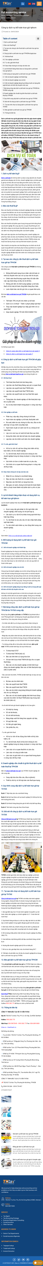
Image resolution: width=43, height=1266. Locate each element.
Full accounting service (8, 18)
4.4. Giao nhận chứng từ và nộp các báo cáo (16, 65)
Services (9, 15)
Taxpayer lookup (8, 1245)
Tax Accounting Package (21, 15)
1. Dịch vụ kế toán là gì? (10, 42)
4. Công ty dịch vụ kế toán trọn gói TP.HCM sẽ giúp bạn (19, 53)
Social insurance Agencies (11, 1236)
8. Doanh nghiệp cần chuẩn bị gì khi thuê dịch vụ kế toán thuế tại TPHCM (20, 94)
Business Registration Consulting (13, 1220)
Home (3, 15)
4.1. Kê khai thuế (8, 56)
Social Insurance (8, 1222)
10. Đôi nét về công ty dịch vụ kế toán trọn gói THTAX (19, 101)
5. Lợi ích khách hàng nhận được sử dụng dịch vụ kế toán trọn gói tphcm (20, 70)
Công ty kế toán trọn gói (8, 898)
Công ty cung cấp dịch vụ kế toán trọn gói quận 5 (23, 351)
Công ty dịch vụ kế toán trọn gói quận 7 (19, 354)
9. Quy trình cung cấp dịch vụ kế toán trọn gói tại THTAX (20, 98)
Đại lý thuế (4, 994)
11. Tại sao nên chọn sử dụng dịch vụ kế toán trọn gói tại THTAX (20, 106)
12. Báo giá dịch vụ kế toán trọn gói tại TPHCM (17, 110)
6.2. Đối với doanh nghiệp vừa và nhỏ (14, 80)
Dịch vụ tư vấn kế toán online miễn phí (20, 535)
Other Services (8, 1224)
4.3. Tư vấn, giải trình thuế (11, 62)
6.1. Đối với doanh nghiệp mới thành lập (15, 77)
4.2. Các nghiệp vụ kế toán (11, 59)
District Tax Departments (11, 1233)
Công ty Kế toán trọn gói (8, 819)
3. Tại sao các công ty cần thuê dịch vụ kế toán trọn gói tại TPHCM (21, 49)
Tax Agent (6, 1216)
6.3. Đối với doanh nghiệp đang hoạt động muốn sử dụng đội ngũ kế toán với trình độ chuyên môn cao (21, 84)
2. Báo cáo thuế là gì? (9, 45)
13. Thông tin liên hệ (9, 113)
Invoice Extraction (8, 1251)
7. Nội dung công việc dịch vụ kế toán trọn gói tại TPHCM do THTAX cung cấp (21, 89)
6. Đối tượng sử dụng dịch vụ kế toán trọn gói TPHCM (19, 74)
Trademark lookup (9, 1248)
